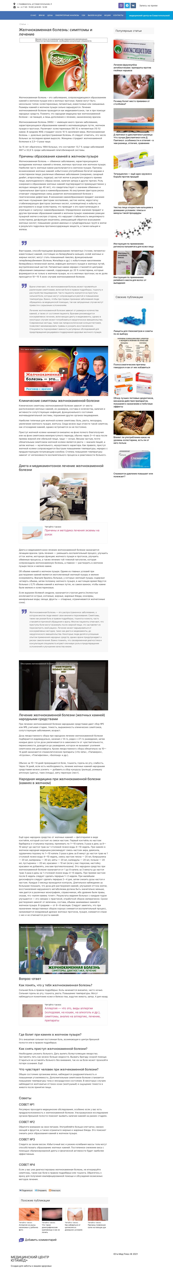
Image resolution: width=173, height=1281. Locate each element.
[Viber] (121, 5)
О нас (33, 15)
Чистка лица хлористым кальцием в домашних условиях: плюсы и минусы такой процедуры (133, 210)
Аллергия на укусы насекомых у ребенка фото (28, 1227)
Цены (50, 15)
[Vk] (133, 5)
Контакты (118, 15)
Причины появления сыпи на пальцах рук (97, 1226)
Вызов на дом (95, 15)
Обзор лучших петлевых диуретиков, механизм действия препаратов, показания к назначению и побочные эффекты (134, 402)
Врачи (42, 15)
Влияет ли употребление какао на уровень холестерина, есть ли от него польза (132, 440)
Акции (107, 15)
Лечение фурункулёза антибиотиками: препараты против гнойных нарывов (132, 67)
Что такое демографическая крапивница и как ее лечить (51, 1228)
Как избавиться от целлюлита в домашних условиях (73, 1227)
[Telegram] (127, 5)
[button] (148, 5)
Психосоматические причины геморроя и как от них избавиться (132, 366)
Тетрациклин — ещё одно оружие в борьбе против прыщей (133, 175)
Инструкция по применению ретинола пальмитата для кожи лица (134, 245)
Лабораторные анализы (67, 15)
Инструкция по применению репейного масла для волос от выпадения (130, 280)
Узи (83, 15)
